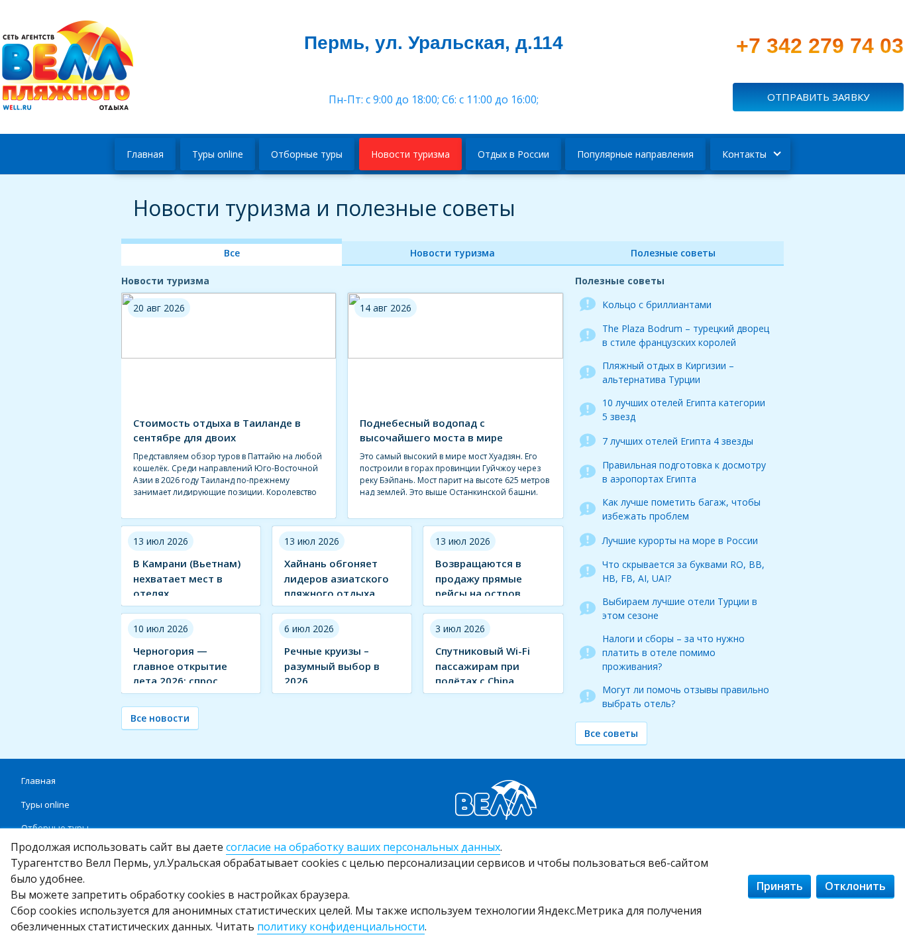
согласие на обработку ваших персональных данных (363, 847)
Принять (780, 886)
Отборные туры (307, 154)
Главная (145, 154)
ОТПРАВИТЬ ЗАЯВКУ (818, 96)
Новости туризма (410, 154)
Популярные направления (635, 154)
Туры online (217, 154)
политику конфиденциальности (341, 926)
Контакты (744, 154)
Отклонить (855, 886)
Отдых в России (513, 154)
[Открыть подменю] (775, 154)
